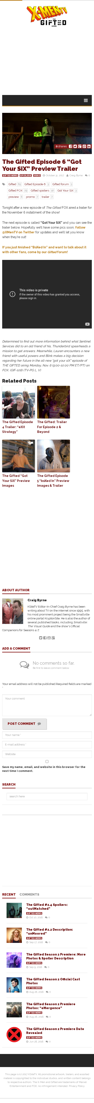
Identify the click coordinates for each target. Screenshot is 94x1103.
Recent (9, 894)
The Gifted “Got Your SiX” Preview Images (16, 480)
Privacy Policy (77, 1086)
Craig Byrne (76, 175)
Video (37, 176)
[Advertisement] (47, 57)
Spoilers (25, 176)
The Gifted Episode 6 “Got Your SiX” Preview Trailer (42, 165)
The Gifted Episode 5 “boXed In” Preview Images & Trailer (53, 480)
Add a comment (16, 649)
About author (16, 590)
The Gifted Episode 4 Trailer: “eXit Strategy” (17, 427)
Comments (29, 894)
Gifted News (10, 176)
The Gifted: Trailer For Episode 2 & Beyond (52, 427)
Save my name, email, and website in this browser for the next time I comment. (43, 769)
